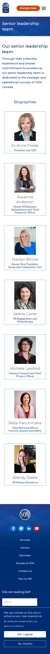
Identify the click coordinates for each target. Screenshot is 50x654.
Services (25, 539)
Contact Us (25, 571)
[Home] (5, 7)
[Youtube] (36, 528)
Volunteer (25, 555)
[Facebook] (13, 528)
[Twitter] (21, 528)
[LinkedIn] (29, 528)
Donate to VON (25, 563)
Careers (25, 547)
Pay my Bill (25, 578)
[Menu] (44, 8)
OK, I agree (25, 634)
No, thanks (25, 643)
